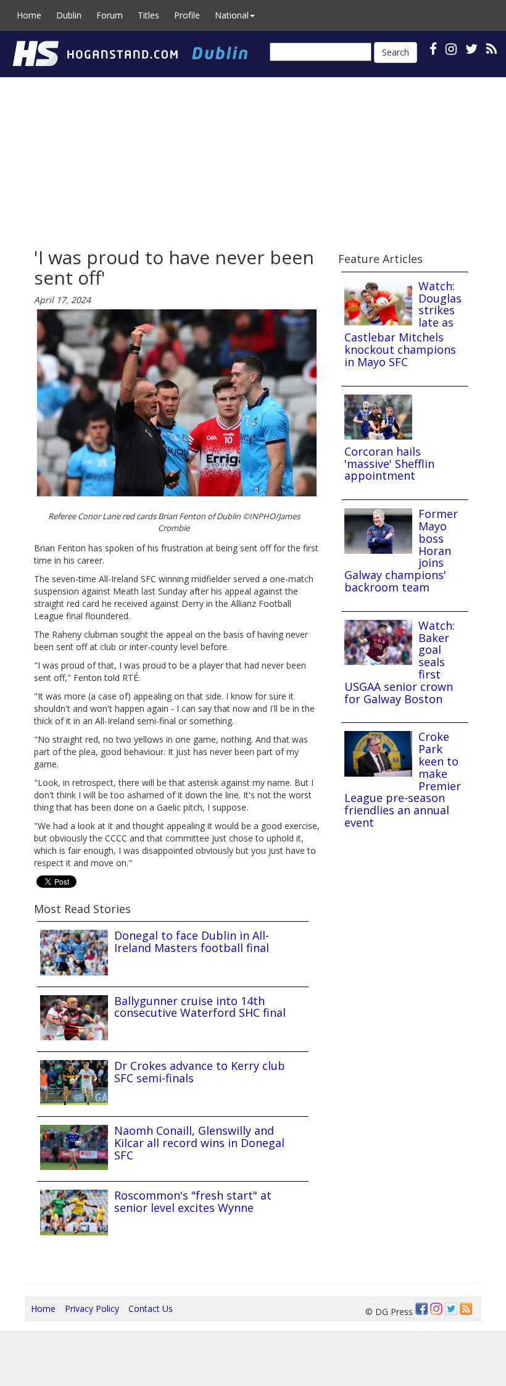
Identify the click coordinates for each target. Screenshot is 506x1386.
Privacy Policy (92, 1308)
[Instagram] (436, 1309)
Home (29, 15)
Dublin (68, 15)
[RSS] (491, 48)
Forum (109, 15)
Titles (148, 15)
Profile (187, 15)
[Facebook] (421, 1309)
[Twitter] (451, 1309)
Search (395, 52)
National (232, 15)
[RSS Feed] (466, 1309)
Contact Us (150, 1308)
